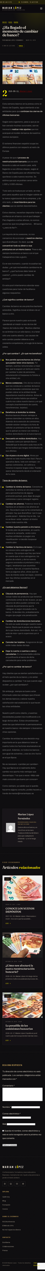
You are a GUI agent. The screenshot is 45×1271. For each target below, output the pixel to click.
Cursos (5, 1209)
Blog (10, 22)
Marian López (26, 91)
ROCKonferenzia (8, 1222)
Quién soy (6, 1197)
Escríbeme (6, 1242)
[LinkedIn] (11, 1183)
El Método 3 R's (8, 1226)
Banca (16, 22)
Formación (6, 1205)
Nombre (6, 1107)
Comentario (8, 1086)
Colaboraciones (8, 1246)
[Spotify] (23, 1183)
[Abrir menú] (41, 8)
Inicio (4, 22)
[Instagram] (4, 1183)
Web (4, 1124)
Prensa (5, 1250)
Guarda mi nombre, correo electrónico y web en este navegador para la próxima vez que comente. (21, 1134)
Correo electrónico (11, 1114)
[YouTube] (17, 1183)
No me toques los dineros (11, 1230)
